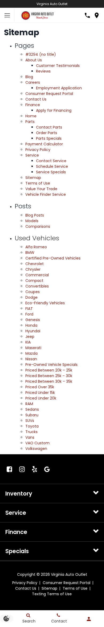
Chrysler (33, 269)
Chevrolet (34, 263)
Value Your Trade (41, 188)
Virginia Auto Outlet (52, 4)
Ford (29, 314)
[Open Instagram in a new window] (22, 469)
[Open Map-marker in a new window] (47, 469)
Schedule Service (52, 166)
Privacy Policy (37, 149)
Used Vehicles (37, 238)
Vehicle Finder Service (45, 194)
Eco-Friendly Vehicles (45, 303)
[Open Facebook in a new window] (9, 469)
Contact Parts (49, 127)
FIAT (29, 308)
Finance (32, 104)
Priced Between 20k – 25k (48, 370)
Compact (34, 280)
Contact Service (51, 160)
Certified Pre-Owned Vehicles (53, 258)
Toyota (32, 426)
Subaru (31, 415)
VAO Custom (37, 443)
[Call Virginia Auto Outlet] (87, 15)
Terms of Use (37, 183)
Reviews (43, 71)
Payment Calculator (44, 144)
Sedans (32, 409)
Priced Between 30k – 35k (48, 381)
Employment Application (59, 88)
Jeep (29, 336)
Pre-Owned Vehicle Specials (51, 364)
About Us (33, 60)
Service (32, 155)
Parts (30, 121)
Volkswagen (36, 448)
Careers (32, 82)
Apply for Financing (53, 110)
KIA (28, 342)
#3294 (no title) (40, 54)
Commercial (37, 275)
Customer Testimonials (58, 65)
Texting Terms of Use (52, 594)
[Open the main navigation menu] (7, 15)
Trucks (31, 431)
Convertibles (37, 286)
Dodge (31, 297)
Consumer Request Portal (49, 93)
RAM (29, 403)
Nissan (31, 359)
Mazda (31, 353)
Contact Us (35, 99)
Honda (31, 325)
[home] (37, 15)
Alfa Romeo (36, 247)
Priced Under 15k (40, 392)
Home (31, 116)
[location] (96, 15)
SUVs (29, 420)
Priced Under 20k (40, 398)
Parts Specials (49, 138)
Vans (29, 437)
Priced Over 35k (39, 387)
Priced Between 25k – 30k (48, 375)
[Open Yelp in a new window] (34, 469)
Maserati (33, 347)
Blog (29, 76)
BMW (29, 252)
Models (31, 220)
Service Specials (51, 172)
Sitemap (33, 177)
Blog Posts (34, 215)
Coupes (32, 291)
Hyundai (32, 331)
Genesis (32, 319)
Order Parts (46, 132)
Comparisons (37, 226)
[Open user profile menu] (89, 619)
